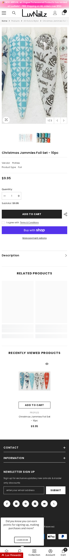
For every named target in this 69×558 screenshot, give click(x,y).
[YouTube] (44, 503)
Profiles (16, 162)
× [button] (42, 515)
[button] (57, 120)
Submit (55, 490)
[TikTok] (35, 503)
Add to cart (31, 214)
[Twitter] (53, 503)
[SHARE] (64, 214)
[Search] (14, 13)
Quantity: (7, 189)
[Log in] (55, 13)
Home (4, 21)
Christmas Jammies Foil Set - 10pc (34, 418)
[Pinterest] (25, 503)
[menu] (4, 13)
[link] (18, 330)
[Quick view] (47, 364)
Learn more (22, 540)
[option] (34, 75)
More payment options (34, 238)
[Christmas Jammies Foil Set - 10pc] (34, 381)
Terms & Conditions (29, 222)
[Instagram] (16, 503)
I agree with (12, 222)
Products (15, 21)
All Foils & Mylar (31, 21)
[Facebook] (7, 503)
